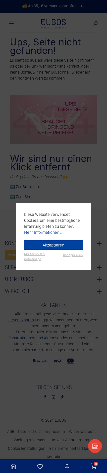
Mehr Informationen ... (43, 232)
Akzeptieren (53, 244)
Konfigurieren (73, 255)
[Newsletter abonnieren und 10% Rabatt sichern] (95, 446)
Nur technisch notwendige (34, 256)
